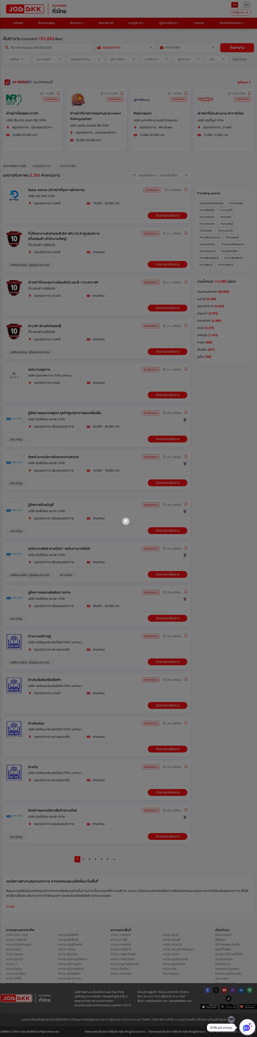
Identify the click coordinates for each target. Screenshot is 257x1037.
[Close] (126, 521)
